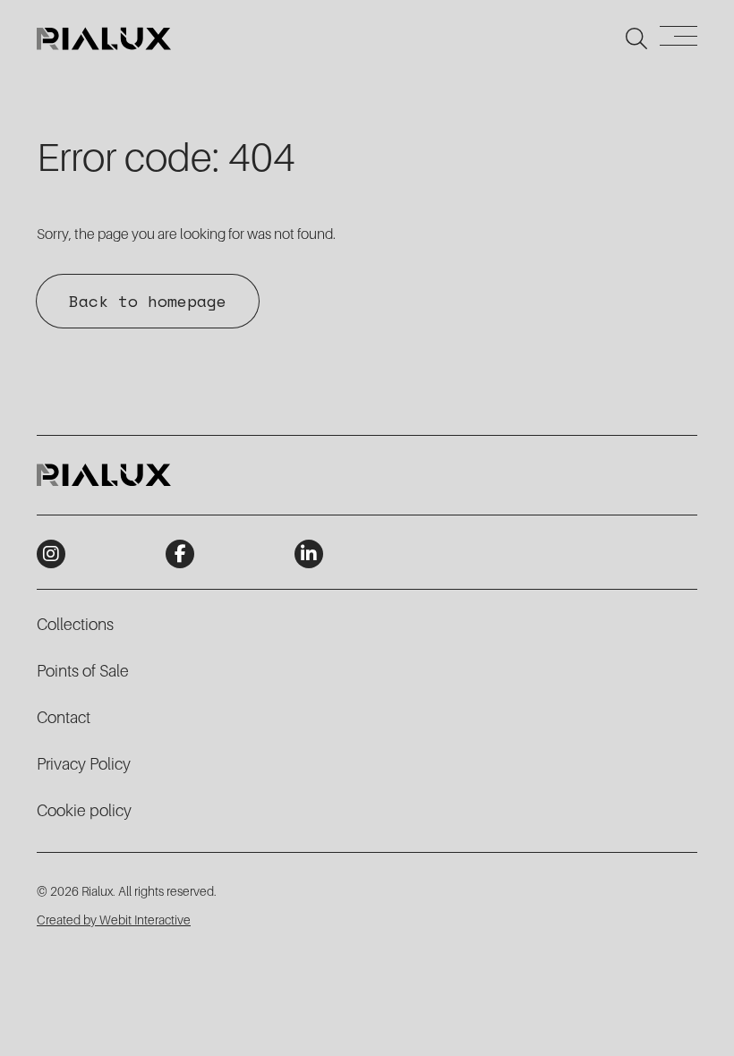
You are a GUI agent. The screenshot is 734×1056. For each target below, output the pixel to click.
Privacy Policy (84, 764)
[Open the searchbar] (636, 38)
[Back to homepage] (104, 38)
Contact (63, 717)
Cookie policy (84, 811)
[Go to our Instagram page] (51, 554)
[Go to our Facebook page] (180, 554)
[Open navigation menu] (678, 39)
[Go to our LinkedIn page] (308, 554)
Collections (75, 624)
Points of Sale (83, 671)
